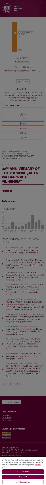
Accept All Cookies (23, 472)
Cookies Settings (23, 482)
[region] (23, 470)
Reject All (23, 477)
